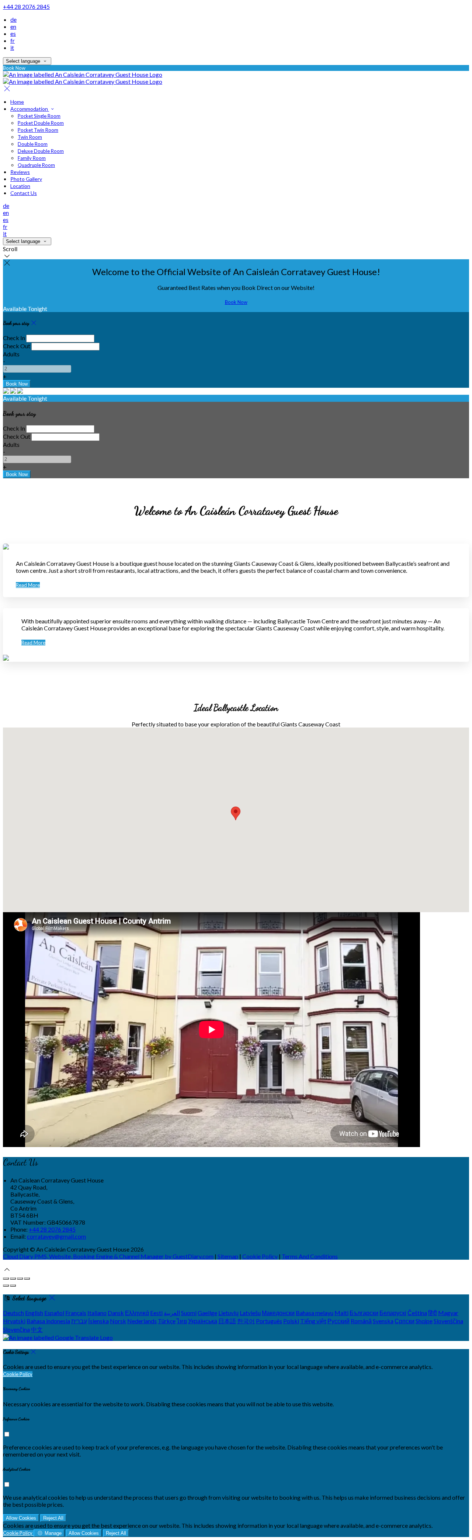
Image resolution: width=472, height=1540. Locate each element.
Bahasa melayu (314, 1312)
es (13, 33)
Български (364, 1312)
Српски (404, 1320)
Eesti (156, 1312)
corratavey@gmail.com (56, 1236)
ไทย (182, 1320)
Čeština (417, 1312)
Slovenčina (16, 1329)
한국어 (246, 1320)
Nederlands (142, 1320)
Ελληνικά (137, 1312)
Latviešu (250, 1312)
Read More (28, 585)
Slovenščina (448, 1320)
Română (361, 1320)
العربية (172, 1312)
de (13, 19)
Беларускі (392, 1312)
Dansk (116, 1312)
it (12, 47)
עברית (79, 1320)
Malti (341, 1312)
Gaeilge (207, 1312)
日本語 (227, 1320)
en (13, 26)
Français (75, 1312)
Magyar (448, 1312)
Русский (338, 1320)
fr (12, 40)
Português (269, 1320)
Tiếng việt (313, 1320)
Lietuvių (228, 1312)
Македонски (278, 1312)
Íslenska (98, 1320)
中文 (37, 1329)
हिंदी (432, 1312)
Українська (202, 1320)
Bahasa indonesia (48, 1320)
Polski (291, 1320)
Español (54, 1312)
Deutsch (13, 1312)
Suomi (189, 1312)
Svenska (383, 1320)
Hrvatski (14, 1320)
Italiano (97, 1312)
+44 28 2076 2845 (26, 6)
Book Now (236, 302)
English (34, 1312)
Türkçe (167, 1320)
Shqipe (424, 1320)
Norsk (118, 1320)
